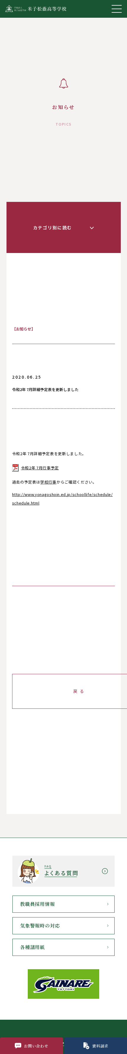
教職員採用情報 (37, 904)
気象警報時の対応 (40, 925)
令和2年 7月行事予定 (40, 468)
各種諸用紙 (32, 947)
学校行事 (48, 482)
